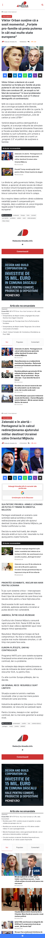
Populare (19, 342)
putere (19, 218)
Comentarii (35, 342)
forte (28, 215)
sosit (24, 218)
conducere (16, 215)
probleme (12, 218)
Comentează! (22, 251)
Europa (23, 215)
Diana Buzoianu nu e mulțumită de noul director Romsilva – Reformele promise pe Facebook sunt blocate (28, 363)
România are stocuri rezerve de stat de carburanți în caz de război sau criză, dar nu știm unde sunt (28, 388)
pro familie (5, 218)
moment (33, 215)
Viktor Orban (5, 221)
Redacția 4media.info (10, 41)
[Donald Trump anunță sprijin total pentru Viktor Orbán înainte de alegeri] (7, 172)
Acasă (5, 12)
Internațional (12, 12)
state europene (32, 218)
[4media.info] (22, 4)
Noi (7, 342)
